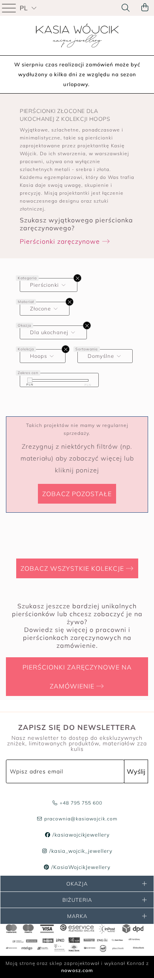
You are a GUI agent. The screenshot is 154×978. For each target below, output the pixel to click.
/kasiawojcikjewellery (80, 834)
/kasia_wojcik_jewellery (80, 851)
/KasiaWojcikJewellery (80, 867)
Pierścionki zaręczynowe (61, 241)
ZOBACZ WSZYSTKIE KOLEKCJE (73, 568)
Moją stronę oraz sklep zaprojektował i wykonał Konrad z (77, 966)
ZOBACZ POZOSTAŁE (77, 494)
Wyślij (136, 771)
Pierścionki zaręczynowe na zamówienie (77, 676)
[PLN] (29, 380)
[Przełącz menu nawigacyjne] (10, 8)
